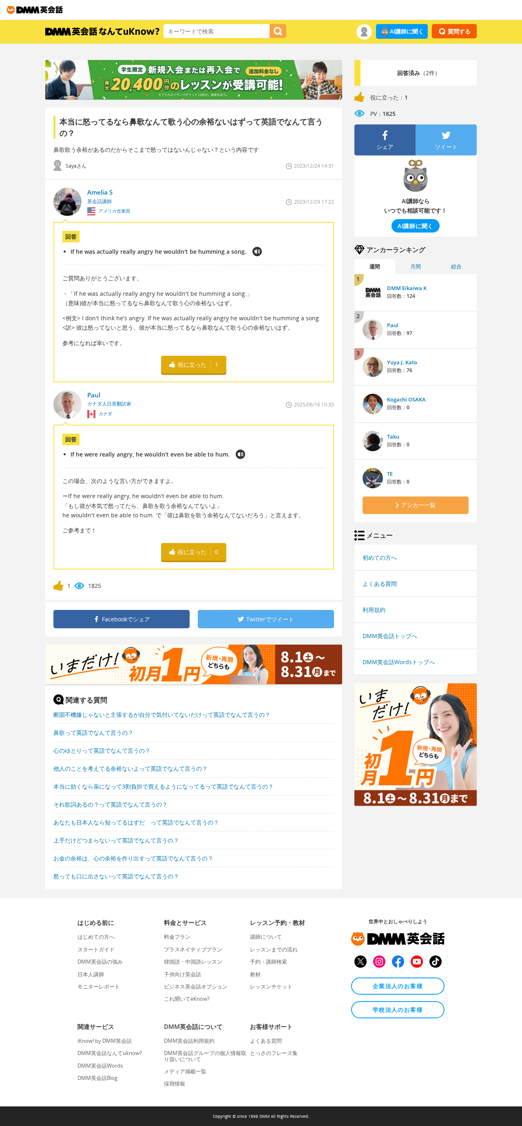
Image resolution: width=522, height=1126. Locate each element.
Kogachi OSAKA (406, 399)
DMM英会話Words (100, 1065)
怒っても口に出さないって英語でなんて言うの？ (116, 876)
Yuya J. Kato (402, 362)
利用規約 (374, 610)
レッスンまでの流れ (274, 949)
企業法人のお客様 (398, 986)
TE (390, 473)
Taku (393, 436)
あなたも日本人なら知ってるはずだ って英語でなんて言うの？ (136, 822)
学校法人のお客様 (398, 1009)
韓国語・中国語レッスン (193, 961)
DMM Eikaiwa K (407, 288)
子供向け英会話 (182, 974)
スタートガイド (96, 949)
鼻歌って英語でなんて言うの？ (93, 732)
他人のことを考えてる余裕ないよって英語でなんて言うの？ (130, 768)
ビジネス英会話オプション (196, 986)
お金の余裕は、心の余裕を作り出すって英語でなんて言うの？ (133, 858)
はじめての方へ (96, 936)
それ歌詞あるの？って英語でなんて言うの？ (110, 804)
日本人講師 (90, 974)
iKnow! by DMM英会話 (104, 1040)
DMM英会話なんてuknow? (109, 1053)
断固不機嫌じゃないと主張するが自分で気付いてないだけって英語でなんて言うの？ (161, 714)
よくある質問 (380, 583)
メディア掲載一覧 (185, 1071)
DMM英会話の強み (100, 961)
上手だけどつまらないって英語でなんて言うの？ (116, 840)
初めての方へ (380, 557)
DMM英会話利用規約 (189, 1040)
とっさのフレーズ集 (274, 1053)
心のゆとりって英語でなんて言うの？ (101, 750)
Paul (392, 325)
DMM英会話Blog (97, 1078)
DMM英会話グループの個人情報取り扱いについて (205, 1055)
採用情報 (174, 1083)
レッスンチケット (271, 986)
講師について (266, 936)
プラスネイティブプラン (193, 949)
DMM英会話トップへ (390, 636)
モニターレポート (98, 986)
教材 (255, 974)
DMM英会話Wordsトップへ (399, 662)
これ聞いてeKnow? (187, 998)
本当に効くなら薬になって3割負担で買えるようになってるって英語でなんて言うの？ (163, 786)
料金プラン (177, 936)
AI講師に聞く (407, 31)
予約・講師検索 (268, 961)
